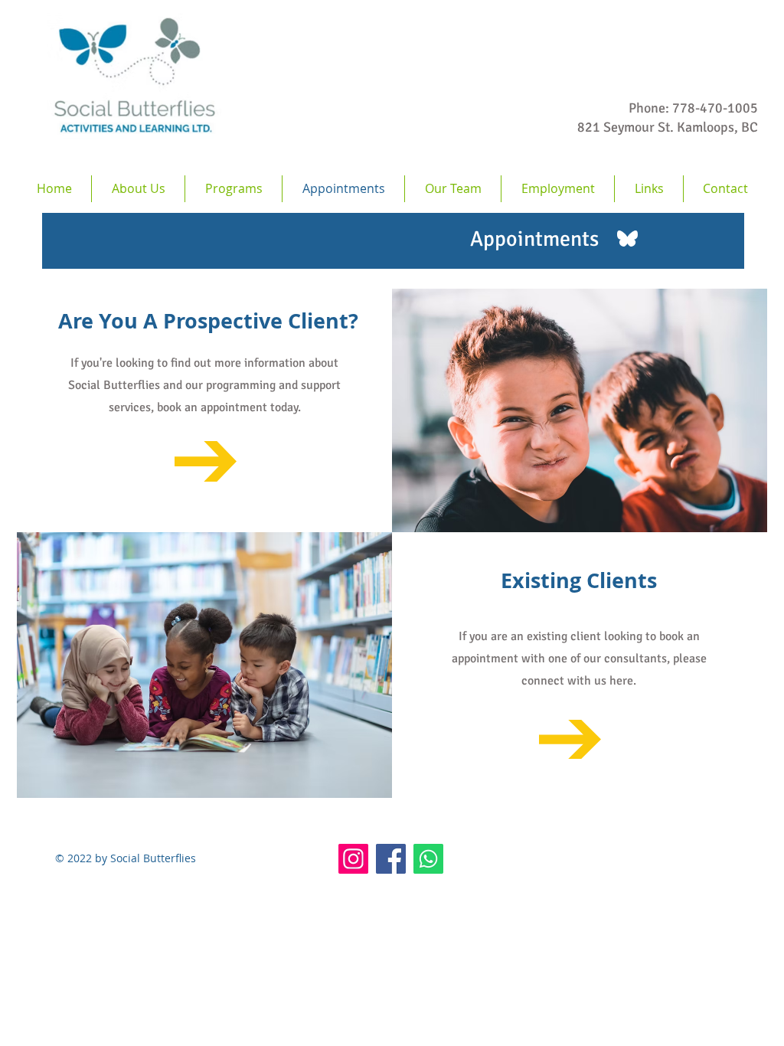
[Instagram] (353, 859)
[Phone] (428, 859)
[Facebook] (391, 859)
